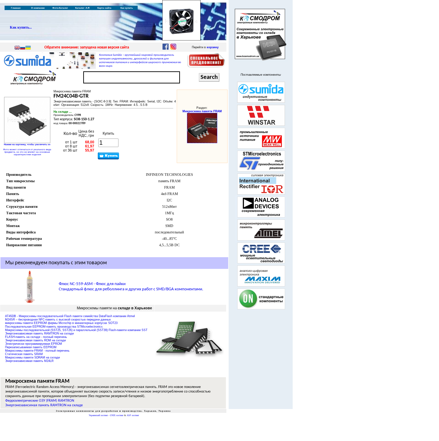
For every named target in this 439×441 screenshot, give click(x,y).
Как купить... (21, 27)
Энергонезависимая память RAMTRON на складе (44, 405)
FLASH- (36, 337)
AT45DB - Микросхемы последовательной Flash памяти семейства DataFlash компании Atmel (70, 316)
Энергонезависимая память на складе (39, 333)
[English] (17, 48)
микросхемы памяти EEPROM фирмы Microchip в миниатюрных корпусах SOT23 (61, 323)
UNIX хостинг (116, 415)
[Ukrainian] (28, 48)
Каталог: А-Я (82, 8)
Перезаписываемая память (30, 347)
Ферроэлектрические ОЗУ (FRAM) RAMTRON (39, 401)
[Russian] (22, 48)
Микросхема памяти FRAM (202, 111)
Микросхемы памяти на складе (32, 357)
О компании (38, 8)
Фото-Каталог (60, 8)
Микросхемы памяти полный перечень (37, 350)
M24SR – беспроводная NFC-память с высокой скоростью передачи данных (58, 319)
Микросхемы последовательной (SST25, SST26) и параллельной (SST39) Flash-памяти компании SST (76, 330)
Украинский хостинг (98, 415)
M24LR (29, 361)
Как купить (126, 8)
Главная (16, 8)
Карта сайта (104, 8)
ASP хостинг (133, 415)
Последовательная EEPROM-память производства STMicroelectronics (54, 326)
